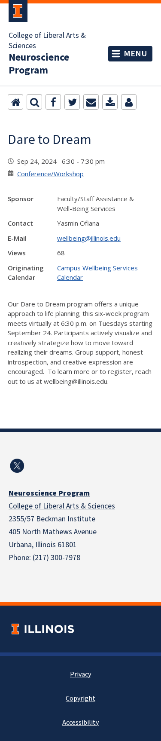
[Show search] (34, 102)
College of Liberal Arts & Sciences (47, 41)
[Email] (91, 102)
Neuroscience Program (39, 64)
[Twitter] (72, 102)
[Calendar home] (15, 102)
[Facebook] (53, 102)
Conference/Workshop (50, 173)
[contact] (129, 102)
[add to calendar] (110, 102)
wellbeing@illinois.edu (89, 238)
